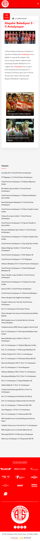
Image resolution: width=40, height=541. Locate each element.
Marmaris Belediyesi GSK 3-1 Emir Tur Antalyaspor (18, 363)
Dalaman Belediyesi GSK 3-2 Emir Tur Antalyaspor (18, 372)
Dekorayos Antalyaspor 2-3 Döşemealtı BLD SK (17, 439)
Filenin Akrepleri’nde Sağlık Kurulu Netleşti (16, 298)
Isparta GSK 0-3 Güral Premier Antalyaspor (16, 289)
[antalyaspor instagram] (21, 527)
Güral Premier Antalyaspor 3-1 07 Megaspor (16, 259)
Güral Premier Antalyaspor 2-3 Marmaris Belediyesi (19, 293)
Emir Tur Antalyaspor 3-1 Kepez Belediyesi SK (16, 381)
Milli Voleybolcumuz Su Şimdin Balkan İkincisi (16, 430)
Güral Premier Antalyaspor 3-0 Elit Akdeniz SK (17, 255)
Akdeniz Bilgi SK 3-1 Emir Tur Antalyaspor (15, 385)
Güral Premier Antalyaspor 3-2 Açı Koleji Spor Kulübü (19, 243)
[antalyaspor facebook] (15, 527)
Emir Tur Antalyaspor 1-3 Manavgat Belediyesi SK (18, 350)
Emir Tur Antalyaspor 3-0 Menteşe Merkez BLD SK (18, 358)
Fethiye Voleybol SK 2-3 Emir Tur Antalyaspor (17, 354)
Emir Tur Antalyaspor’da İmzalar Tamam (15, 309)
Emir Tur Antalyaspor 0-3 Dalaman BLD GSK (16, 414)
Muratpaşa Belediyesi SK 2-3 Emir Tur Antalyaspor (18, 376)
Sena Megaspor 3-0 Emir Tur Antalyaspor (15, 410)
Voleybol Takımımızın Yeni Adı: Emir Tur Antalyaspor (19, 425)
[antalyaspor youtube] (25, 527)
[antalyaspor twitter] (18, 527)
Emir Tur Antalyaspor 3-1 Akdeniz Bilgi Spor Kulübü (18, 345)
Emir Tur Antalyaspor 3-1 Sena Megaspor (15, 367)
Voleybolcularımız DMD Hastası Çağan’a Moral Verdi (19, 327)
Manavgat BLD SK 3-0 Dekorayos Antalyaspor (17, 434)
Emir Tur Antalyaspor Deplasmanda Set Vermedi (18, 401)
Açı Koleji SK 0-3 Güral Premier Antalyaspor (16, 173)
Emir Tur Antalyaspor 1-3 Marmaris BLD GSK (16, 405)
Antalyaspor (26, 54)
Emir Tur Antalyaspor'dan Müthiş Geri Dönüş (16, 396)
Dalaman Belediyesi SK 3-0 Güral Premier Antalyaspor (20, 264)
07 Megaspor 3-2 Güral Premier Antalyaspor (16, 177)
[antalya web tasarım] (14, 538)
